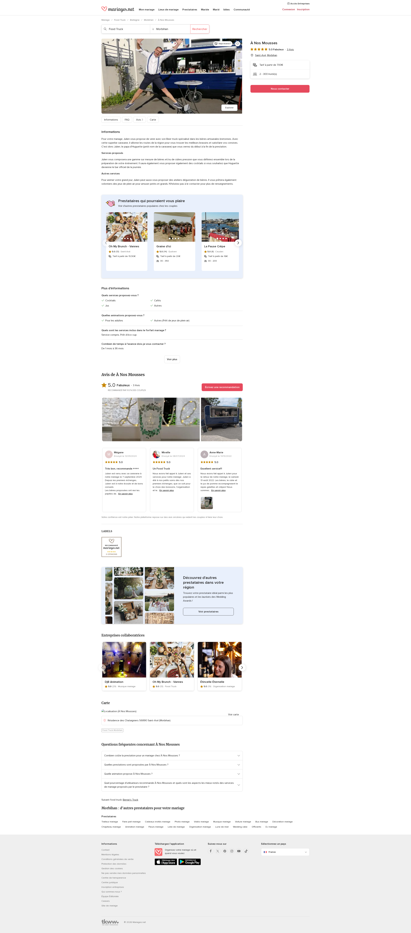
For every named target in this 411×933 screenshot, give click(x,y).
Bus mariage (261, 821)
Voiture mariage (243, 821)
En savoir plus (125, 493)
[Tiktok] (246, 851)
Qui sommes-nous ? (111, 891)
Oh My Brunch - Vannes (124, 246)
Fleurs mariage (156, 826)
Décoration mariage (282, 821)
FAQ (127, 119)
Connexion (288, 9)
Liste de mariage (176, 826)
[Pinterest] (225, 851)
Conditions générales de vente (117, 859)
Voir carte (233, 714)
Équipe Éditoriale (110, 896)
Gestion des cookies (112, 868)
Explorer (229, 107)
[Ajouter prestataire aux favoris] (237, 43)
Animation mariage (134, 826)
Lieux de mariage (168, 9)
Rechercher (199, 29)
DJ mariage (271, 826)
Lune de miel (222, 826)
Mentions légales (110, 854)
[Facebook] (211, 851)
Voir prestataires (208, 611)
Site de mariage (109, 905)
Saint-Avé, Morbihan (266, 55)
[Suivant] (238, 242)
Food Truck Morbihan (112, 730)
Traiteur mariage (109, 821)
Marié (216, 9)
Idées (226, 9)
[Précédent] (105, 242)
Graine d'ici (163, 246)
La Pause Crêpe (214, 246)
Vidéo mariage (201, 821)
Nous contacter (280, 88)
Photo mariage (182, 821)
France (272, 852)
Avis (139, 119)
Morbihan (149, 20)
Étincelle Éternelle (212, 682)
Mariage (105, 20)
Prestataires (189, 9)
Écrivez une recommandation (222, 387)
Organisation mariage (200, 826)
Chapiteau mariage (111, 826)
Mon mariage (146, 9)
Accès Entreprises (300, 3)
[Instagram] (232, 851)
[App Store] (166, 864)
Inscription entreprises (112, 887)
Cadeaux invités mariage (157, 821)
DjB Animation (114, 682)
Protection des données (113, 863)
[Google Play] (189, 864)
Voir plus (172, 359)
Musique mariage (222, 821)
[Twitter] (218, 851)
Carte (153, 119)
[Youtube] (239, 851)
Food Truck (120, 20)
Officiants (256, 826)
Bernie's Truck (130, 799)
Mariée (205, 9)
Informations (111, 119)
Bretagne (135, 20)
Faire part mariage (131, 821)
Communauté (242, 9)
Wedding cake (240, 826)
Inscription (303, 9)
